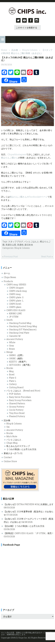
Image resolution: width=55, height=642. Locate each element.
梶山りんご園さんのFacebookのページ (29, 196)
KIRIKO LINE (15, 313)
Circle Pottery (16, 409)
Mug (11, 371)
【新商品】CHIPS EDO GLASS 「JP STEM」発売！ (29, 533)
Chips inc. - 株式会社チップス (27, 11)
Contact (8, 457)
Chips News (10, 277)
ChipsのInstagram (16, 154)
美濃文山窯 (10, 244)
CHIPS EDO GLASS (15, 310)
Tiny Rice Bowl (17, 413)
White (12, 342)
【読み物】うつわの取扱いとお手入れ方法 (24, 526)
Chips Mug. (12, 442)
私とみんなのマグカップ (18, 446)
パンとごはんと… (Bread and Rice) (23, 390)
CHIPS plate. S (16, 297)
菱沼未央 (28, 244)
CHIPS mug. (15, 294)
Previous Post (11, 256)
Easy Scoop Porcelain (20, 400)
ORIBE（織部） (16, 358)
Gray (11, 345)
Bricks (9, 368)
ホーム (7, 273)
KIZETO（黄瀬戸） (18, 361)
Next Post (46, 256)
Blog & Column (22, 247)
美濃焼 (20, 244)
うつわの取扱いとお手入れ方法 (21, 449)
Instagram (36, 20)
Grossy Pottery (16, 406)
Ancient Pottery (14, 339)
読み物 (7, 420)
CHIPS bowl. (15, 303)
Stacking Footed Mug (20, 323)
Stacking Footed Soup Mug (23, 326)
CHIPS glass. (15, 307)
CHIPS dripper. (16, 287)
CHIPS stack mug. (18, 290)
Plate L (12, 380)
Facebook (30, 20)
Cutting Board (16, 387)
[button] (2, 39)
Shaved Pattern (17, 403)
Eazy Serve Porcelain (20, 397)
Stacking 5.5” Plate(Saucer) (22, 329)
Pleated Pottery (17, 416)
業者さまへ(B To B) (13, 453)
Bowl (11, 374)
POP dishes (15, 393)
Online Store (10, 461)
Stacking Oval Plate (19, 332)
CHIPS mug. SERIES (16, 284)
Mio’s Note (11, 436)
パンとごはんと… (14, 439)
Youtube (24, 20)
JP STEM (13, 316)
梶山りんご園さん (9, 157)
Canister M (14, 335)
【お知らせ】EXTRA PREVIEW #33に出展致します (28, 504)
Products (8, 281)
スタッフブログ (15, 241)
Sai (8, 426)
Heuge (9, 352)
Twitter (18, 20)
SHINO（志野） (16, 355)
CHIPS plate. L (16, 300)
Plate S (12, 377)
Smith (9, 319)
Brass (12, 348)
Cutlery (13, 384)
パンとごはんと (31, 241)
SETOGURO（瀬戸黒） (20, 364)
